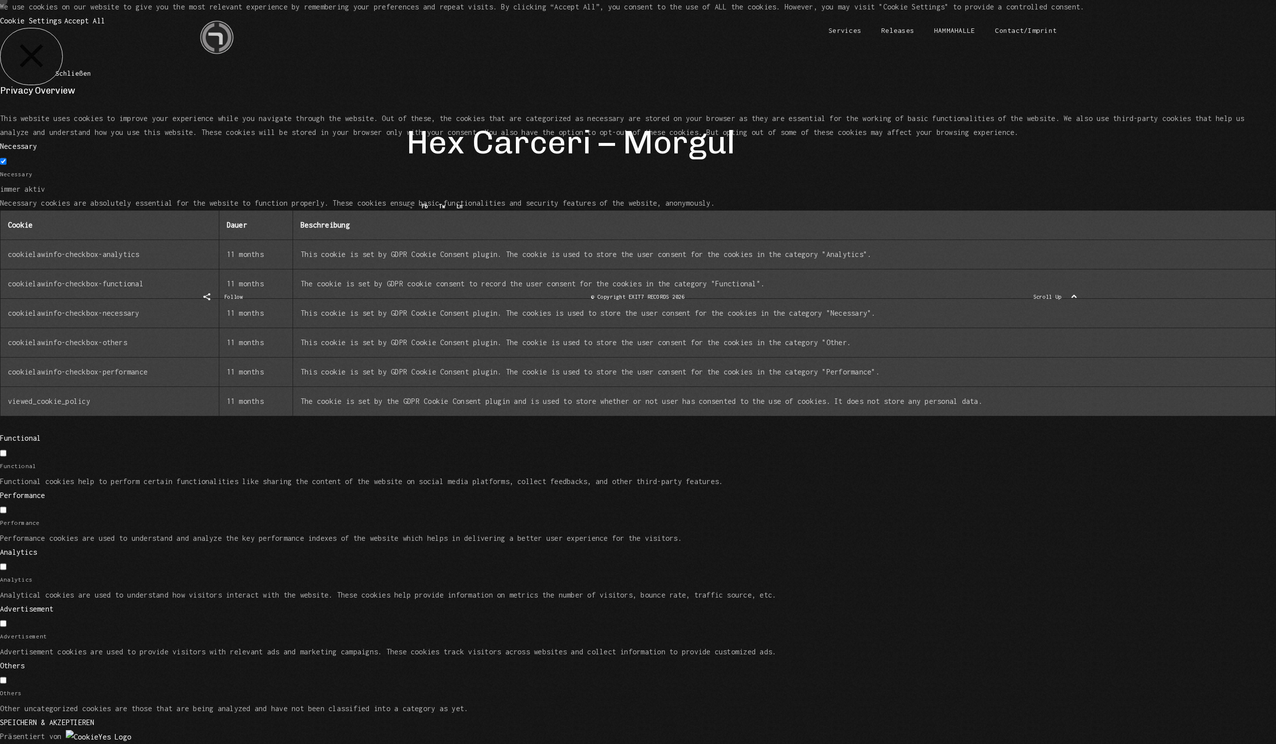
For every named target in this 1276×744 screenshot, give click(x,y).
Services (844, 30)
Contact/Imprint (1026, 30)
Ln (460, 206)
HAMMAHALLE (954, 30)
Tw (442, 206)
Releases (897, 30)
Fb (425, 206)
